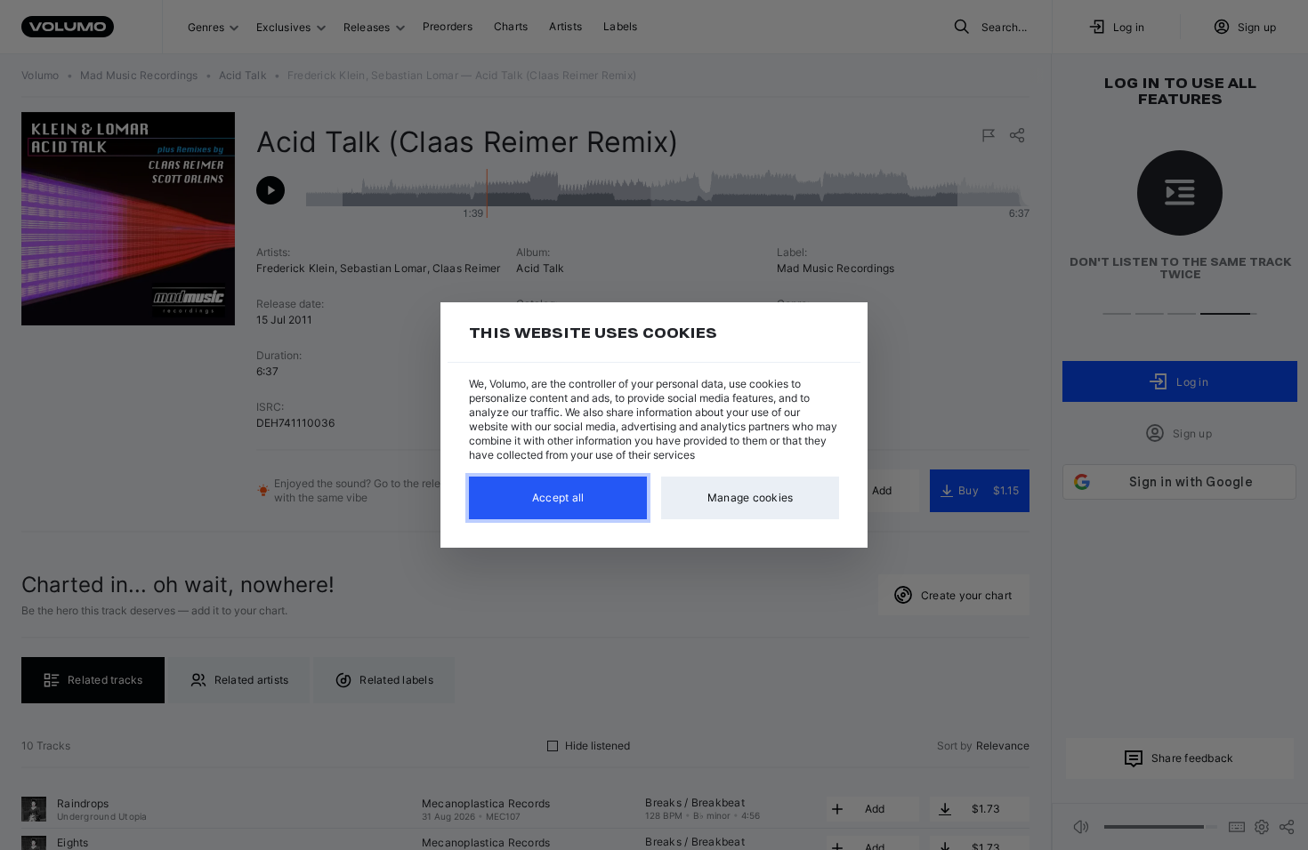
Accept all (558, 497)
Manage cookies (750, 497)
